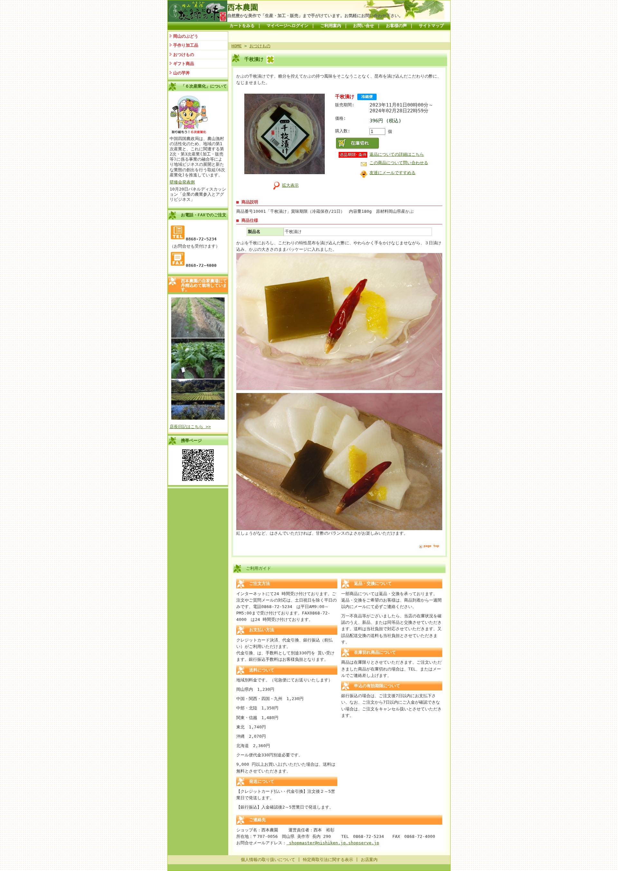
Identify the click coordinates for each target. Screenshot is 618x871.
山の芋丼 (181, 72)
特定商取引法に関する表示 (328, 859)
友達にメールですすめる (393, 172)
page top (431, 546)
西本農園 (242, 7)
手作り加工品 (185, 45)
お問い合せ (363, 25)
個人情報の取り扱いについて (268, 859)
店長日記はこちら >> (190, 426)
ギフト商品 (183, 63)
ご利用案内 (330, 25)
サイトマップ (431, 25)
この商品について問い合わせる (399, 162)
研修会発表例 (182, 182)
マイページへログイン (287, 25)
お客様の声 (396, 25)
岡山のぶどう (185, 36)
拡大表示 (290, 185)
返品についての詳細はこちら (397, 154)
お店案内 (369, 859)
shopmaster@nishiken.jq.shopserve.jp (332, 842)
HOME (236, 45)
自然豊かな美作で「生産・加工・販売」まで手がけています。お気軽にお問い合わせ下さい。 (315, 15)
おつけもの (183, 54)
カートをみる (242, 25)
